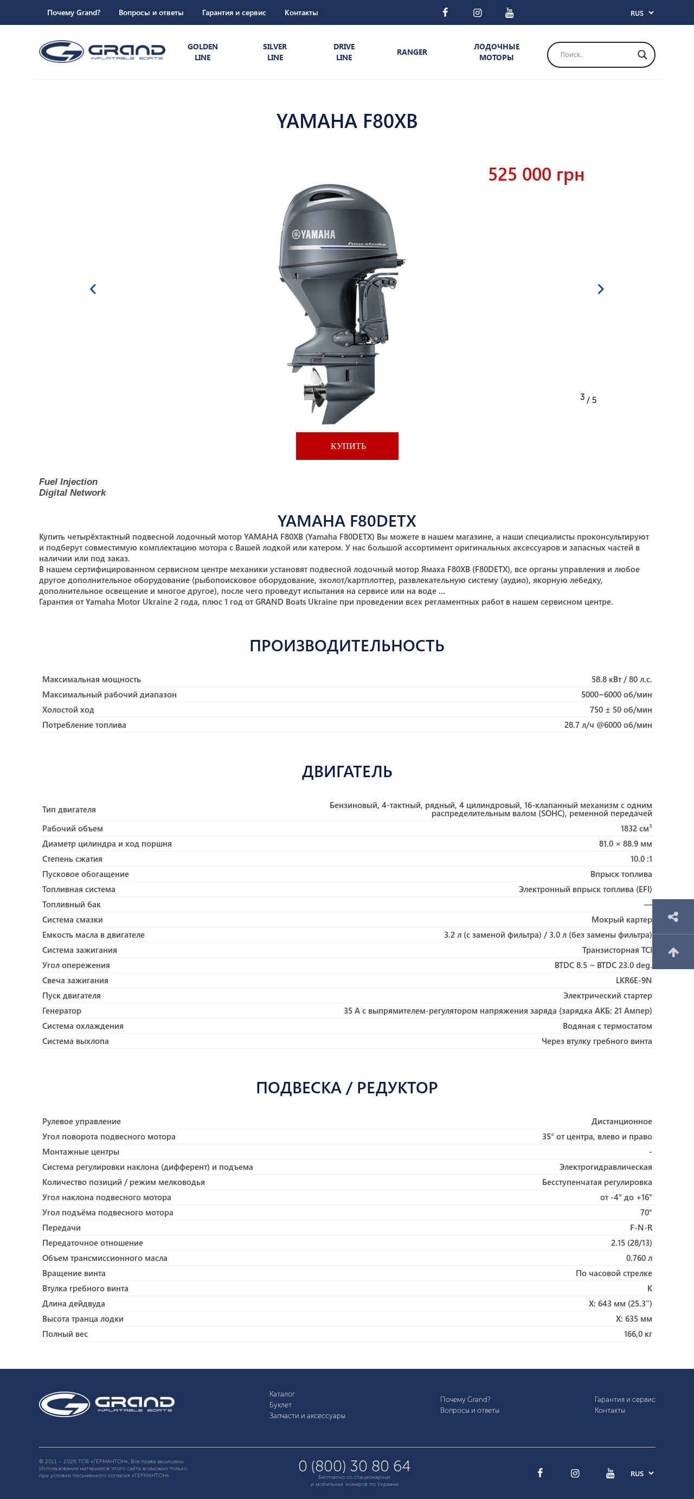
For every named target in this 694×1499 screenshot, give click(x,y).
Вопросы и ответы (151, 12)
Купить (347, 446)
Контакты (301, 12)
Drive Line (344, 51)
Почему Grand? (73, 12)
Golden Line (203, 51)
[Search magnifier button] (642, 54)
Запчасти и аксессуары (307, 1416)
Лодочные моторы (496, 51)
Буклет (280, 1405)
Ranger (412, 52)
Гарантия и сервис (234, 12)
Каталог (282, 1394)
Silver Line (275, 51)
